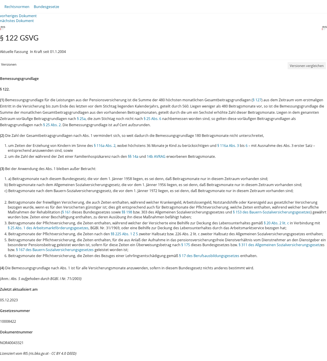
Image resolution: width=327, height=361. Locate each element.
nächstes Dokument (17, 20)
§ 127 (257, 99)
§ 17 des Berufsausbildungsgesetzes (209, 255)
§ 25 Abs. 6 (152, 118)
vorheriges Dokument (18, 15)
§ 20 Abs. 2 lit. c (276, 223)
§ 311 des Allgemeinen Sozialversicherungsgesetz (280, 244)
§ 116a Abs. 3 (228, 145)
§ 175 (185, 244)
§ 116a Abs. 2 (104, 145)
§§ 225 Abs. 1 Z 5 (124, 233)
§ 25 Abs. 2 (52, 124)
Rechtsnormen (16, 6)
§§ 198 (127, 212)
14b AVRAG (156, 156)
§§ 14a (133, 156)
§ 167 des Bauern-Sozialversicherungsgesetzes (55, 249)
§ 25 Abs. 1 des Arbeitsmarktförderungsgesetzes (48, 227)
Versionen (8, 64)
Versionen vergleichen (307, 65)
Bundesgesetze (46, 6)
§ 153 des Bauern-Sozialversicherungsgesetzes (272, 212)
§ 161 (66, 212)
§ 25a (81, 118)
